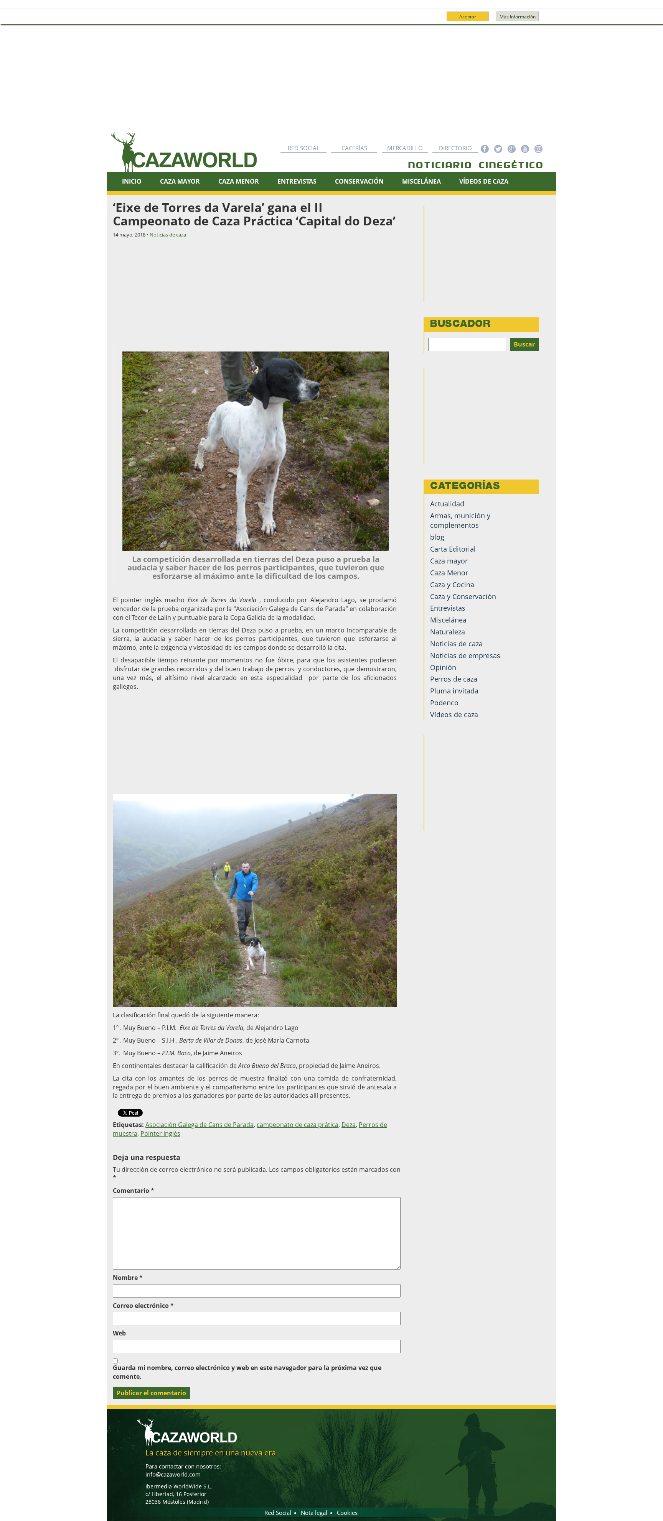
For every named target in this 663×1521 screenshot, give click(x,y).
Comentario (133, 1190)
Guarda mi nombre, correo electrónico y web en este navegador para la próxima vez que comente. (247, 1372)
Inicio (132, 181)
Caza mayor (449, 560)
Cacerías (354, 148)
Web (119, 1333)
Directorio (455, 148)
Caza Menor (238, 181)
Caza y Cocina (452, 584)
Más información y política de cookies (330, 19)
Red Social (304, 148)
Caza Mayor (180, 181)
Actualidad (447, 503)
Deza (348, 1124)
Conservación (359, 181)
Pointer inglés (160, 1133)
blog (437, 537)
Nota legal (314, 1512)
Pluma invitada (454, 690)
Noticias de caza (168, 234)
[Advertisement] (331, 82)
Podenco (444, 702)
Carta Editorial (453, 549)
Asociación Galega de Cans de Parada (199, 1124)
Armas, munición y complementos (460, 520)
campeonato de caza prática (297, 1124)
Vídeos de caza (483, 181)
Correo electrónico (143, 1305)
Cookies (347, 1512)
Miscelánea (421, 181)
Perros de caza (453, 678)
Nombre (128, 1277)
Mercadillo (405, 148)
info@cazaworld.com (173, 1474)
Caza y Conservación (463, 596)
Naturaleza (447, 631)
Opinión (443, 667)
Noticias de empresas (465, 655)
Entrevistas (297, 181)
